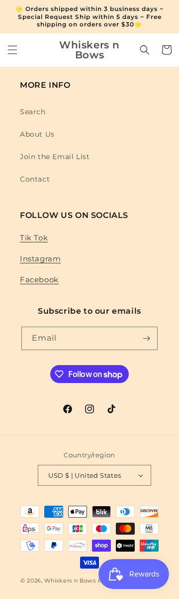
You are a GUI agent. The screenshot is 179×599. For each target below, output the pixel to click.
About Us (37, 134)
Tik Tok (34, 237)
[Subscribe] (146, 338)
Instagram (40, 258)
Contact (35, 179)
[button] (12, 50)
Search (33, 111)
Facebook (39, 279)
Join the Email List (55, 156)
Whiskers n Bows (70, 580)
